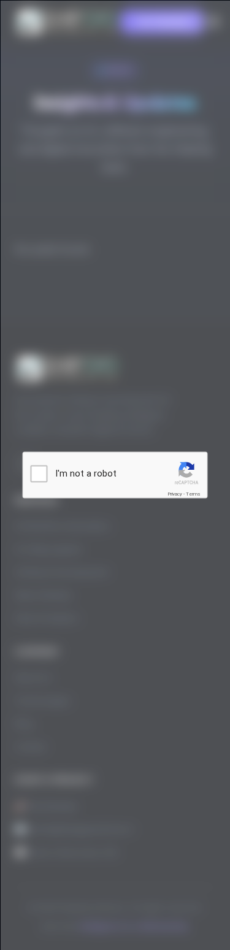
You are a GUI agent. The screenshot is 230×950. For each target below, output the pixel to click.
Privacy (174, 493)
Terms (193, 493)
